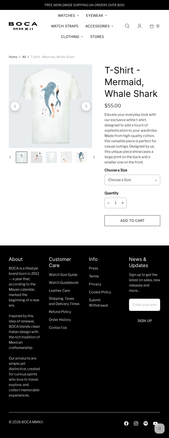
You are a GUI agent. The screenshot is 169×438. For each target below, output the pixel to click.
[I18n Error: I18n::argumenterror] (21, 157)
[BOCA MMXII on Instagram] (136, 423)
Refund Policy (60, 312)
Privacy (95, 284)
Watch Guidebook (64, 283)
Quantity (111, 193)
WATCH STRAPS (64, 26)
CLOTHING (70, 36)
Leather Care (59, 290)
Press (93, 268)
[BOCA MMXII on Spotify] (146, 423)
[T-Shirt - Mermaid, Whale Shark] (50, 106)
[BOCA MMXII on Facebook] (126, 423)
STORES (97, 36)
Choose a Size (116, 170)
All (24, 57)
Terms (94, 276)
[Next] (86, 106)
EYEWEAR (94, 15)
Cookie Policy (100, 292)
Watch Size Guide (63, 275)
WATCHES (66, 15)
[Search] (127, 26)
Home (13, 57)
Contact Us (58, 328)
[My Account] (139, 26)
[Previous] (15, 106)
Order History (60, 320)
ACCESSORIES (97, 26)
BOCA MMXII (32, 422)
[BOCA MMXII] (23, 26)
